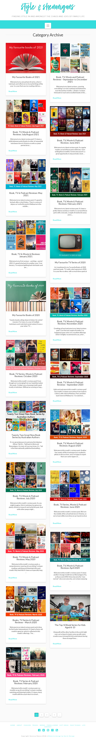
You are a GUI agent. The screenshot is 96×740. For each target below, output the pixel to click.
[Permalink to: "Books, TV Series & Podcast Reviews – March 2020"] (26, 601)
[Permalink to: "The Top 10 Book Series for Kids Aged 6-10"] (70, 608)
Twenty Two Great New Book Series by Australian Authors (26, 436)
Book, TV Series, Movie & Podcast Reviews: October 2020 (25, 375)
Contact (48, 727)
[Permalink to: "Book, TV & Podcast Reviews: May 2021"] (26, 174)
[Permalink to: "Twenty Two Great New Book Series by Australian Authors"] (26, 416)
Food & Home (52, 725)
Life (84, 725)
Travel (35, 725)
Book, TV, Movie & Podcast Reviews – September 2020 (70, 383)
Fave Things (75, 725)
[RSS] (57, 730)
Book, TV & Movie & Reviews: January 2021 (26, 255)
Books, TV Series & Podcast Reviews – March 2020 (25, 621)
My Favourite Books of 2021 (26, 77)
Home (12, 725)
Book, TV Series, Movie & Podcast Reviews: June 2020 (70, 505)
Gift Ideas (64, 725)
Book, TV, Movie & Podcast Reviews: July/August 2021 (26, 133)
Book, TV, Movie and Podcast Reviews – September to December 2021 (70, 79)
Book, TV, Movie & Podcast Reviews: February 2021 (70, 202)
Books (42, 725)
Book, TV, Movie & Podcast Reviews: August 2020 (70, 444)
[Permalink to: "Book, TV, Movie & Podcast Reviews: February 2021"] (70, 182)
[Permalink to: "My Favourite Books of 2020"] (26, 296)
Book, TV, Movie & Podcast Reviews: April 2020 (70, 566)
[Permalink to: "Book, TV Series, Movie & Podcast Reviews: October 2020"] (26, 355)
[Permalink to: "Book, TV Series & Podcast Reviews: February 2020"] (26, 662)
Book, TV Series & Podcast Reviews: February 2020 (26, 682)
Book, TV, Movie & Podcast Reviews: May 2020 (26, 558)
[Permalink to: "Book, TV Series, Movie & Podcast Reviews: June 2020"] (70, 485)
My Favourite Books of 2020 (26, 315)
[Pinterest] (52, 730)
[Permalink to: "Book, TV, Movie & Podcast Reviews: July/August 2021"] (26, 114)
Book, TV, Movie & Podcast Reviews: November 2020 (70, 322)
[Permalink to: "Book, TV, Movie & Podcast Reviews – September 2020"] (70, 363)
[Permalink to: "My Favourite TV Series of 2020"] (70, 243)
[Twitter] (43, 730)
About (19, 725)
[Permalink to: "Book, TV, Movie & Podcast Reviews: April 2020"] (70, 546)
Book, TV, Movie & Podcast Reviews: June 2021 (70, 141)
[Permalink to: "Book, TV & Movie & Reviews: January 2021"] (26, 235)
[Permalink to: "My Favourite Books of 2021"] (26, 58)
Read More (13, 91)
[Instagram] (48, 730)
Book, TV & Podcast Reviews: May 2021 (25, 194)
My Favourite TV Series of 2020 (70, 262)
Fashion (27, 725)
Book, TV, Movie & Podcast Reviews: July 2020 (26, 497)
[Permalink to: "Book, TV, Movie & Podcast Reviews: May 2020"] (26, 538)
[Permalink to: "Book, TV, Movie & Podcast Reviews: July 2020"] (26, 477)
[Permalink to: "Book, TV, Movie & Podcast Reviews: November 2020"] (70, 302)
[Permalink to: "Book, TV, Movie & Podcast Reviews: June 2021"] (70, 121)
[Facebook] (39, 730)
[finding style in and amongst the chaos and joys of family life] (48, 10)
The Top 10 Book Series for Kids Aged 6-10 (70, 626)
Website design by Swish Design (61, 736)
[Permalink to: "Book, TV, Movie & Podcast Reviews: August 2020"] (70, 424)
